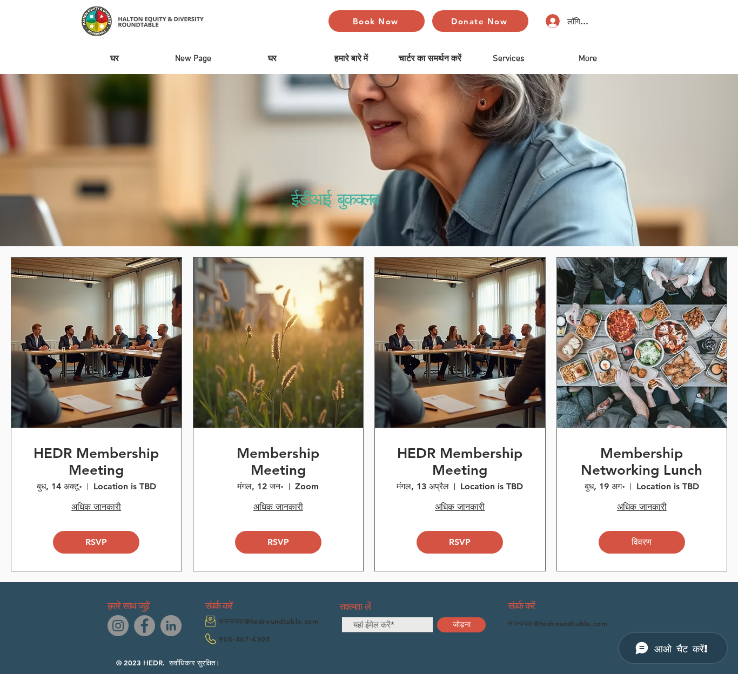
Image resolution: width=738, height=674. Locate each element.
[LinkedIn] (171, 625)
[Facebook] (144, 625)
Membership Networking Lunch (641, 461)
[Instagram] (118, 625)
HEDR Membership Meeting (96, 461)
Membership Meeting (278, 461)
